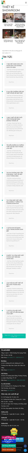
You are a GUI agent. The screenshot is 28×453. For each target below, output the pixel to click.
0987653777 (20, 357)
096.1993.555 (21, 380)
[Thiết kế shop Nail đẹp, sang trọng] (8, 17)
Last (16, 336)
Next (13, 336)
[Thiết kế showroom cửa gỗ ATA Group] (8, 33)
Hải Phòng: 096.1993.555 (8, 445)
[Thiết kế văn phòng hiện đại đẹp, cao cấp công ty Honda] (20, 17)
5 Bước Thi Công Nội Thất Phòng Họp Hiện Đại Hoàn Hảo (15, 257)
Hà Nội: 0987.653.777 (7, 441)
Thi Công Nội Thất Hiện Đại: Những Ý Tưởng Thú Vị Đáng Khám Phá (14, 201)
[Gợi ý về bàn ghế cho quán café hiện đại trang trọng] (20, 33)
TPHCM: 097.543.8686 (8, 449)
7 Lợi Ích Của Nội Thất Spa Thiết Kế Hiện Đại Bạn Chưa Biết (15, 312)
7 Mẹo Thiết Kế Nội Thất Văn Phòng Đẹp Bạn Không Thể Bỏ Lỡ (14, 119)
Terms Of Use (17, 450)
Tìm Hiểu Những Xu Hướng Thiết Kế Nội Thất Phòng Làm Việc (15, 146)
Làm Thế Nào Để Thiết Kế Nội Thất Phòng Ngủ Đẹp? (14, 284)
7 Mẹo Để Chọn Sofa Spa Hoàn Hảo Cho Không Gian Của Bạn (14, 65)
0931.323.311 (11, 380)
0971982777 (11, 357)
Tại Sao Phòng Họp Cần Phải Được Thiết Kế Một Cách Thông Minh (14, 174)
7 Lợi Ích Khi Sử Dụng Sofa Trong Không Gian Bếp (14, 229)
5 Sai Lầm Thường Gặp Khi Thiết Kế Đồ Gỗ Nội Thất (15, 92)
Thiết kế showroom (17, 448)
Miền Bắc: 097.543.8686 (8, 437)
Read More (11, 82)
